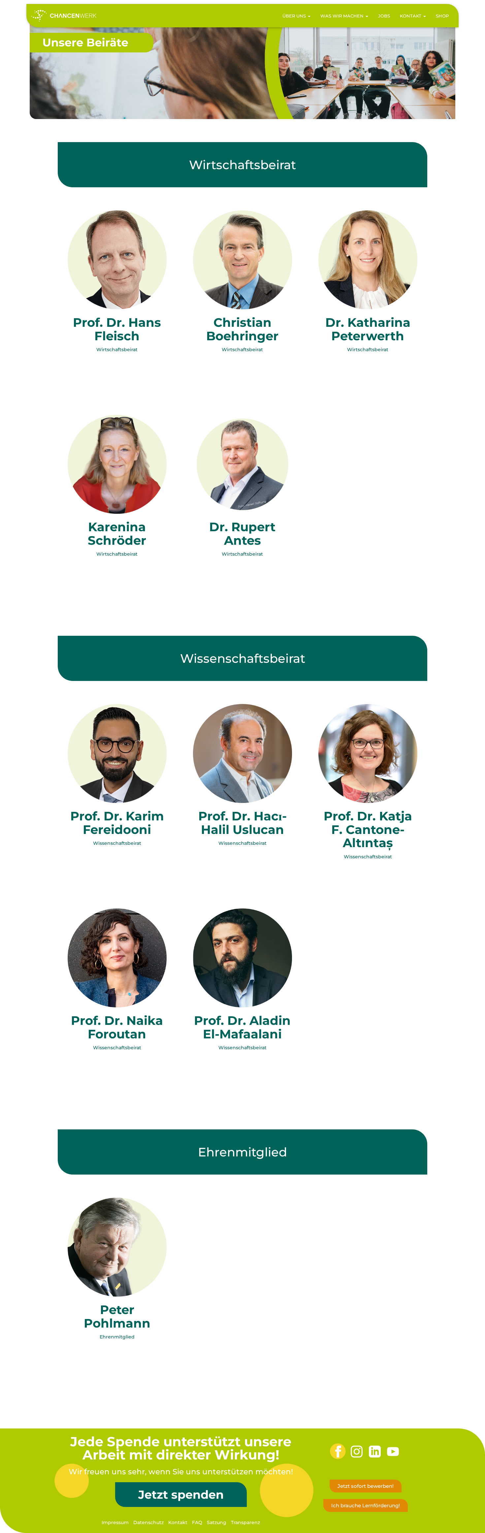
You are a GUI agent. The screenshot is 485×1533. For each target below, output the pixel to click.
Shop (442, 15)
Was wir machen (342, 15)
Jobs (384, 15)
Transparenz (245, 1522)
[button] (308, 15)
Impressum (115, 1522)
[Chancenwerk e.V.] (63, 16)
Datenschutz (148, 1522)
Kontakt (411, 15)
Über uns (294, 15)
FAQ (197, 1522)
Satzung (216, 1522)
